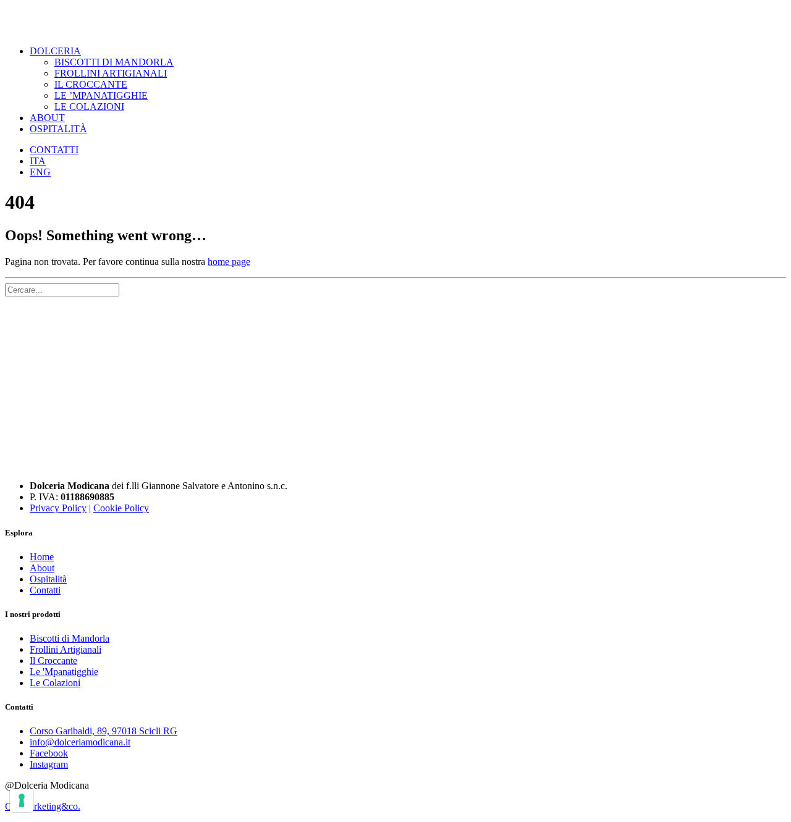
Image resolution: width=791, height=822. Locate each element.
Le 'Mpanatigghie (64, 671)
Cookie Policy (121, 508)
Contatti (54, 150)
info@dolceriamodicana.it (80, 742)
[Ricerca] (62, 289)
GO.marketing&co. (42, 806)
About (47, 117)
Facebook (49, 753)
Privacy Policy (58, 508)
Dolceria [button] (55, 51)
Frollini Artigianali (110, 73)
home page (229, 261)
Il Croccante (90, 84)
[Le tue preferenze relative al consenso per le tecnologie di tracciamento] (21, 800)
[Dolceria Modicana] (395, 20)
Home (42, 556)
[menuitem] (408, 79)
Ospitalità (58, 129)
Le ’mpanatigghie (101, 95)
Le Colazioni (55, 682)
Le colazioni (89, 106)
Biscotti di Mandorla (69, 638)
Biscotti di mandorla (114, 62)
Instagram (49, 764)
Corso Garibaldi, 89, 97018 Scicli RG (103, 731)
